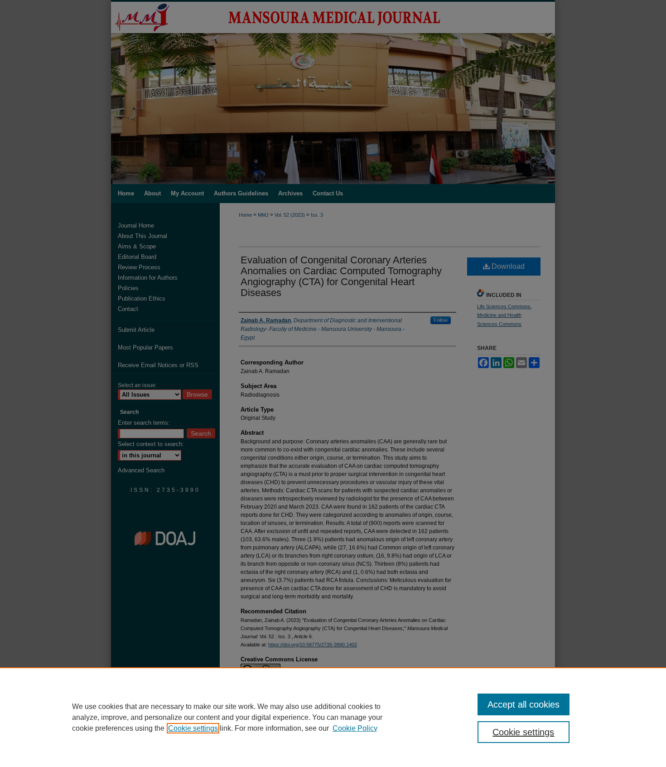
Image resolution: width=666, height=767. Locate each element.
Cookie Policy (355, 728)
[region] (333, 717)
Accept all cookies (523, 704)
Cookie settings (193, 728)
